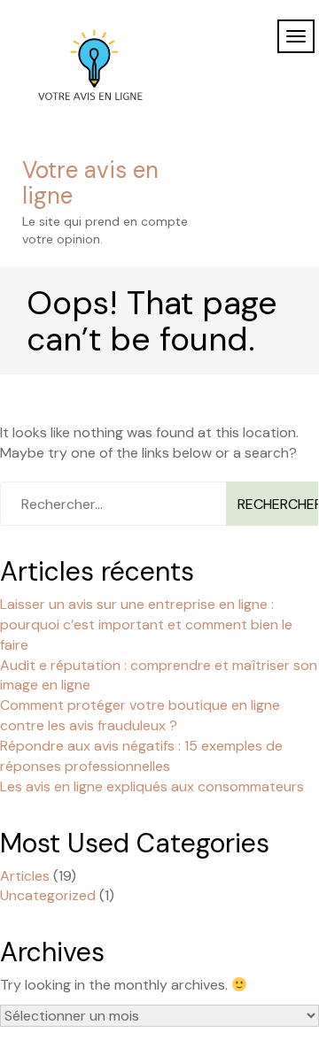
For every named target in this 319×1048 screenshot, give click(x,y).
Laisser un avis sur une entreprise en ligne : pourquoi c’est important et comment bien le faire (146, 624)
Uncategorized (48, 895)
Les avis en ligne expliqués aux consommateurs (152, 786)
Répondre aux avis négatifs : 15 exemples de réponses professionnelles (141, 755)
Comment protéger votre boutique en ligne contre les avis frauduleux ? (140, 715)
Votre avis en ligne (90, 183)
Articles (25, 876)
